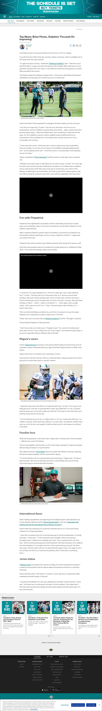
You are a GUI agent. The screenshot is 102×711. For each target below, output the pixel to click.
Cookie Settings (65, 705)
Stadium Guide (37, 666)
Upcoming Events (37, 672)
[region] (51, 705)
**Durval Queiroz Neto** (51, 522)
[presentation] (99, 636)
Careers (21, 664)
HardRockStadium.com (37, 664)
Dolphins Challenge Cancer (77, 669)
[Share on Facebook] (70, 46)
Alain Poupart (29, 45)
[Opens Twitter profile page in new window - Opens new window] (27, 48)
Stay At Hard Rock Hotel (37, 679)
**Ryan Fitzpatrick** (41, 157)
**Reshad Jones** (26, 565)
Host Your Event (37, 669)
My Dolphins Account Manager (56, 666)
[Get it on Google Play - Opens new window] (56, 691)
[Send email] (77, 46)
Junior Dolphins (77, 674)
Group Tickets (57, 679)
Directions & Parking (37, 677)
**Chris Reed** (41, 452)
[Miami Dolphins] (51, 697)
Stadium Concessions (37, 674)
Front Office (21, 666)
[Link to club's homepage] (4, 16)
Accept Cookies (91, 705)
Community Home (77, 664)
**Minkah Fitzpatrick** (52, 318)
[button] (51, 195)
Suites (56, 677)
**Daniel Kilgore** (31, 345)
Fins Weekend (77, 672)
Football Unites (77, 666)
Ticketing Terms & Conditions (56, 664)
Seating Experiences (57, 674)
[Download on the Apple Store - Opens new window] (45, 690)
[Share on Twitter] (74, 46)
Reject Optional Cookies (78, 705)
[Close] (99, 705)
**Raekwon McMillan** (56, 63)
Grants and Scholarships (77, 677)
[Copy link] (80, 45)
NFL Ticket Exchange (56, 682)
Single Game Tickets (56, 672)
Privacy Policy (34, 709)
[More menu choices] (46, 16)
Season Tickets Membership (57, 669)
